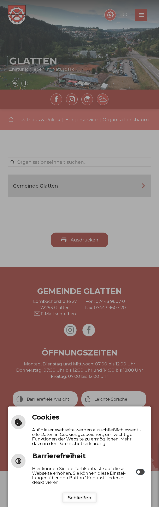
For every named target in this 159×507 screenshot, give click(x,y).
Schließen (79, 498)
